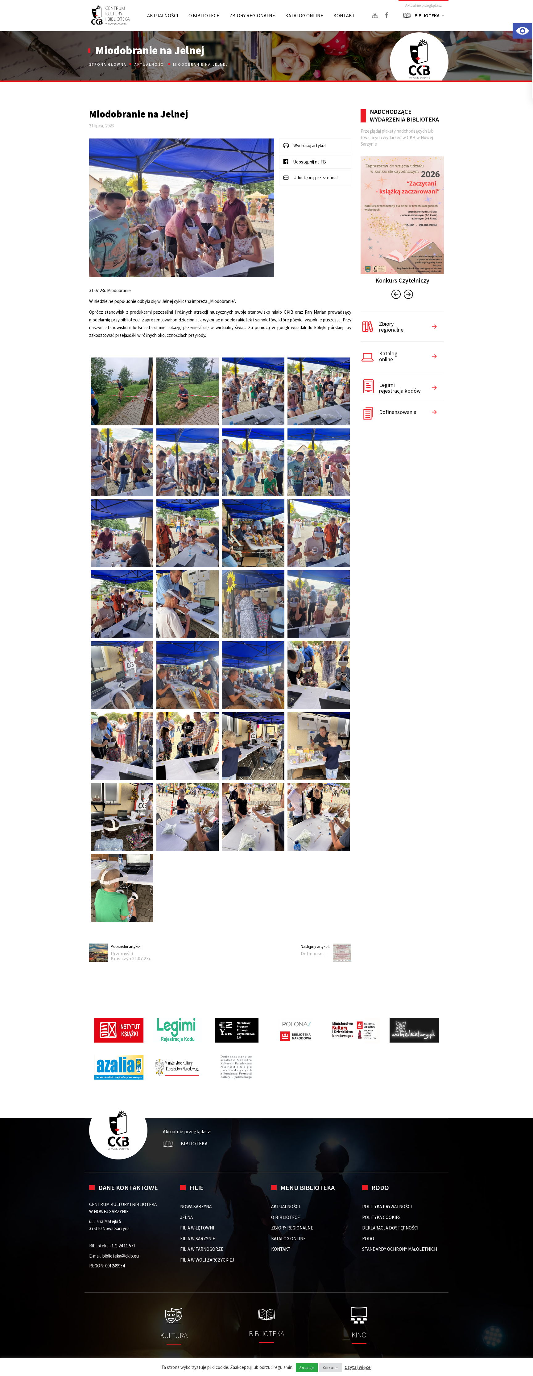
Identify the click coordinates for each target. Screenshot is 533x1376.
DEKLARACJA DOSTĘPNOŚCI (390, 1228)
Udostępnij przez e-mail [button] (315, 177)
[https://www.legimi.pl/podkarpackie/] (178, 1030)
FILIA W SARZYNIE (197, 1239)
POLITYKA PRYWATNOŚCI (387, 1206)
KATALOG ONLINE (304, 15)
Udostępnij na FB (309, 162)
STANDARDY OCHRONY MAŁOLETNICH (399, 1249)
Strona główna (108, 64)
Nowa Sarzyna (196, 1206)
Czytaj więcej (358, 1367)
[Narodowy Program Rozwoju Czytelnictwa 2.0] (237, 1030)
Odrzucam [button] (330, 1368)
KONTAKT (344, 15)
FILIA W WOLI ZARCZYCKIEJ (207, 1260)
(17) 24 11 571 (122, 1246)
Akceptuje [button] (307, 1368)
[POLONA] (296, 1030)
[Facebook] (386, 15)
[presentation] (396, 295)
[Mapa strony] (375, 15)
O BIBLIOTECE (203, 15)
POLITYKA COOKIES (381, 1217)
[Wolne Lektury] (414, 1030)
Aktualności (149, 64)
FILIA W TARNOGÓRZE (201, 1249)
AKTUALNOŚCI (162, 15)
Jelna (186, 1217)
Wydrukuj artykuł (309, 145)
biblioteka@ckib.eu (120, 1256)
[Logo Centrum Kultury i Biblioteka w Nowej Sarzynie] (110, 16)
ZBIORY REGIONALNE (252, 15)
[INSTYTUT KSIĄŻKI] (119, 1030)
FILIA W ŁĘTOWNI (197, 1228)
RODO (368, 1239)
